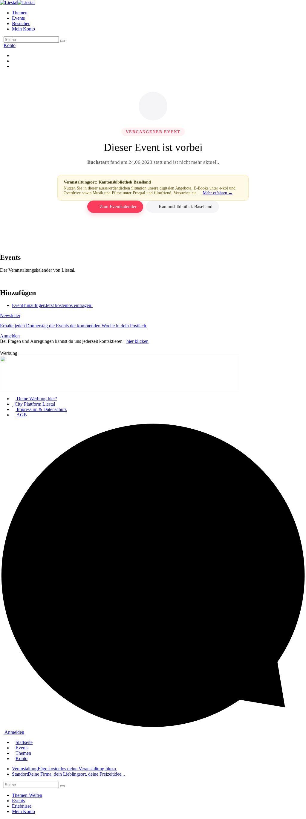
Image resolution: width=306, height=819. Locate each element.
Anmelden (14, 732)
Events (18, 18)
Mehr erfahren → (217, 193)
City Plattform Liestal (34, 404)
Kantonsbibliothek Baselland (185, 206)
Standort (68, 774)
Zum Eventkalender (118, 206)
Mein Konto (23, 28)
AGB (21, 414)
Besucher (21, 23)
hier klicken (137, 341)
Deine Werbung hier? (36, 398)
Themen (19, 12)
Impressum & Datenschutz (41, 409)
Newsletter (73, 325)
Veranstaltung (64, 768)
